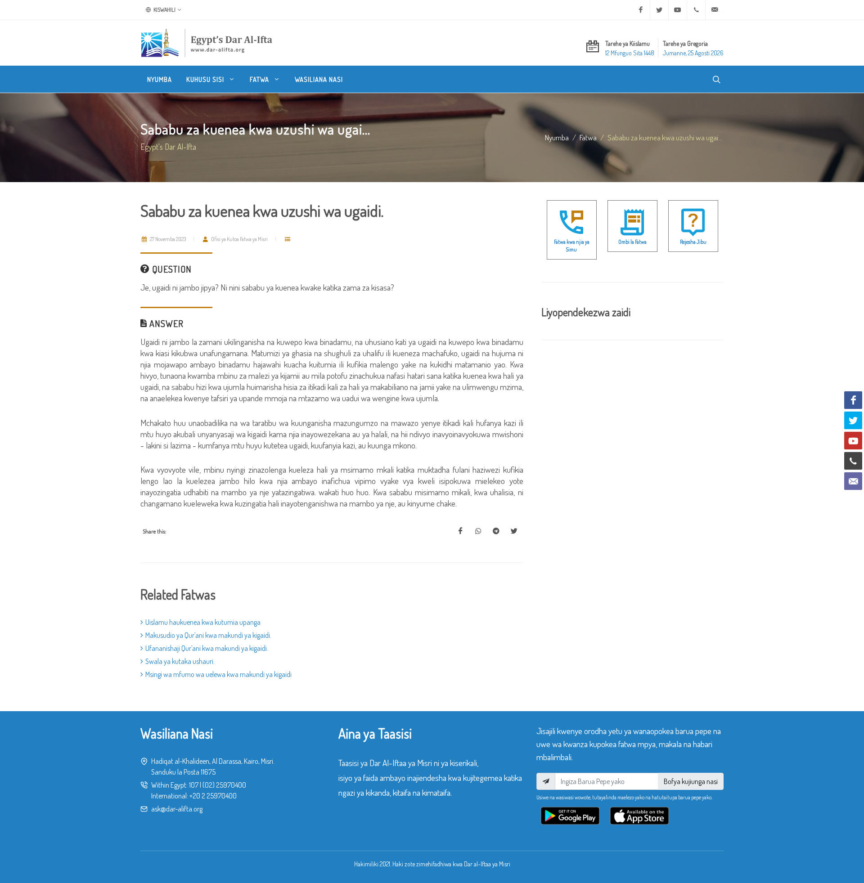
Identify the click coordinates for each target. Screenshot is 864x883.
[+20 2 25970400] (696, 10)
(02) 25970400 (224, 784)
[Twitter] (659, 10)
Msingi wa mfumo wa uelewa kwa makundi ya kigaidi (218, 674)
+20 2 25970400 (213, 795)
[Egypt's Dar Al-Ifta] (206, 42)
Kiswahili (164, 9)
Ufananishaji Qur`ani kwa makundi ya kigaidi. (206, 648)
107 (193, 784)
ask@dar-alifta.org (176, 808)
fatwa (588, 137)
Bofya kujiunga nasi (691, 781)
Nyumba (557, 137)
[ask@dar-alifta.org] (715, 10)
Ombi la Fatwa (632, 241)
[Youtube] (678, 10)
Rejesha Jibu (693, 241)
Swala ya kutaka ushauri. (180, 661)
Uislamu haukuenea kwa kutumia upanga (203, 622)
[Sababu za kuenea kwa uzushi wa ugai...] (460, 531)
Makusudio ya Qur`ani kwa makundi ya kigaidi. (208, 635)
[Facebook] (641, 10)
